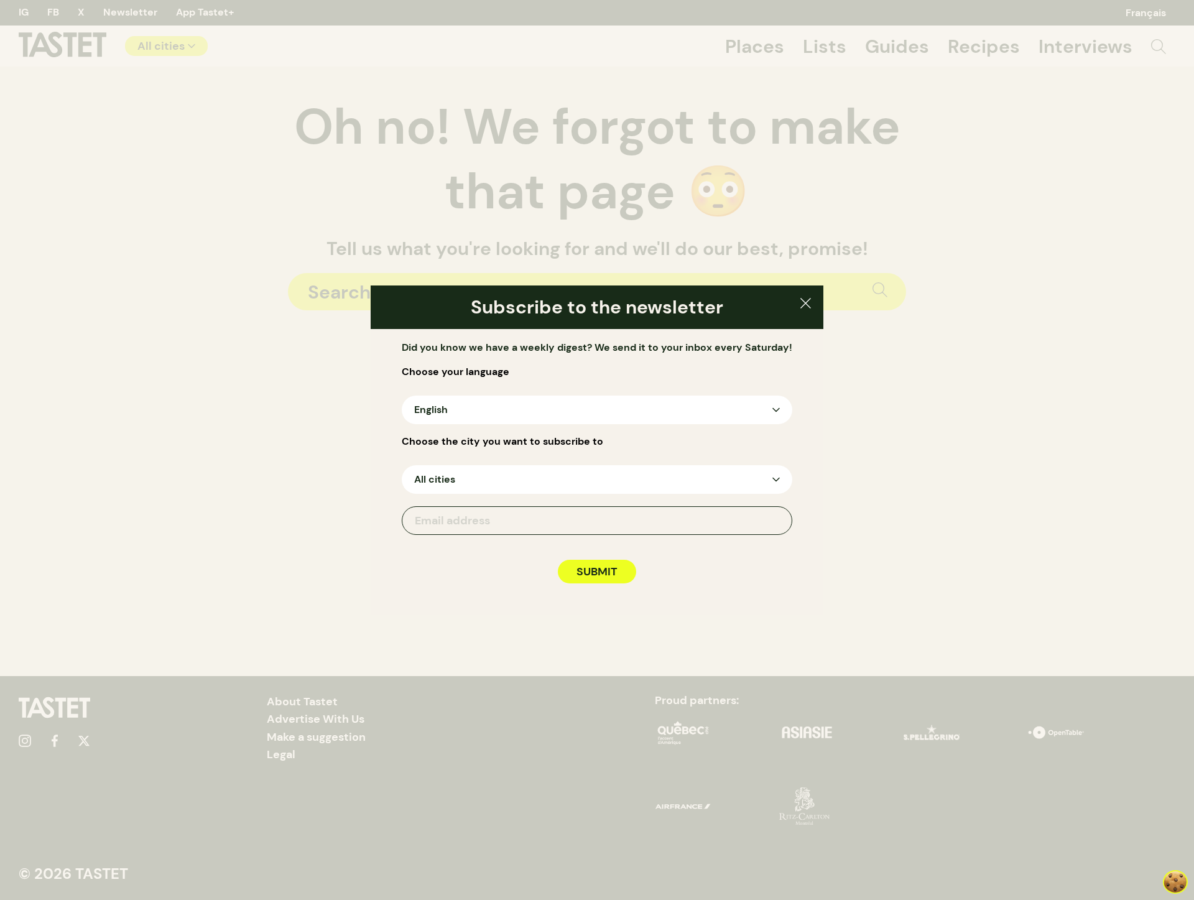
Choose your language (455, 372)
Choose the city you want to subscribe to (502, 442)
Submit (597, 571)
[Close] (805, 305)
